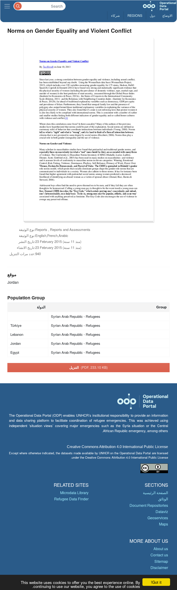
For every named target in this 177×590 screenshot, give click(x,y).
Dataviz (162, 511)
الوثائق (163, 499)
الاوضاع (167, 15)
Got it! (156, 582)
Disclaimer (159, 567)
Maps (163, 524)
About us (160, 548)
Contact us (159, 555)
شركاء (115, 15)
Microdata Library (74, 492)
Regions (134, 15)
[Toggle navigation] (7, 6)
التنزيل (88, 367)
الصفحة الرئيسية (155, 492)
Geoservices (158, 517)
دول (152, 15)
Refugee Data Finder (71, 499)
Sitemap (161, 561)
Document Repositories (149, 505)
